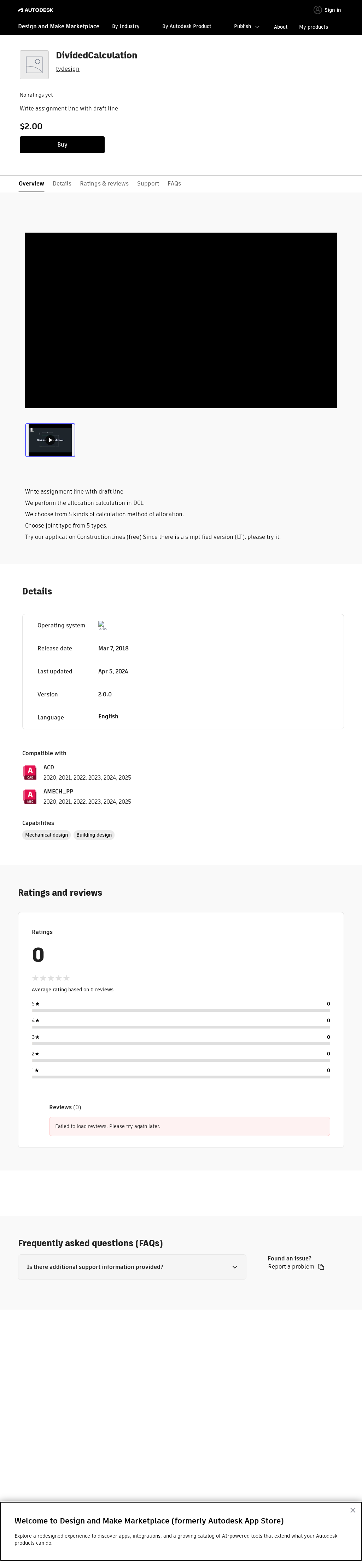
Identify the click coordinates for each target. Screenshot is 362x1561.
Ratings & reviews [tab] (104, 184)
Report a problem (291, 1267)
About (281, 26)
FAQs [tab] (174, 184)
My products (313, 26)
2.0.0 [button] (105, 694)
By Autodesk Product (186, 26)
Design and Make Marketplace (58, 26)
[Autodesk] (36, 10)
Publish (242, 26)
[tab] (50, 439)
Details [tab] (62, 184)
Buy (62, 145)
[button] (132, 1267)
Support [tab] (148, 184)
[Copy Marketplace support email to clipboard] (321, 1266)
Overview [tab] (31, 184)
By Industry (126, 26)
